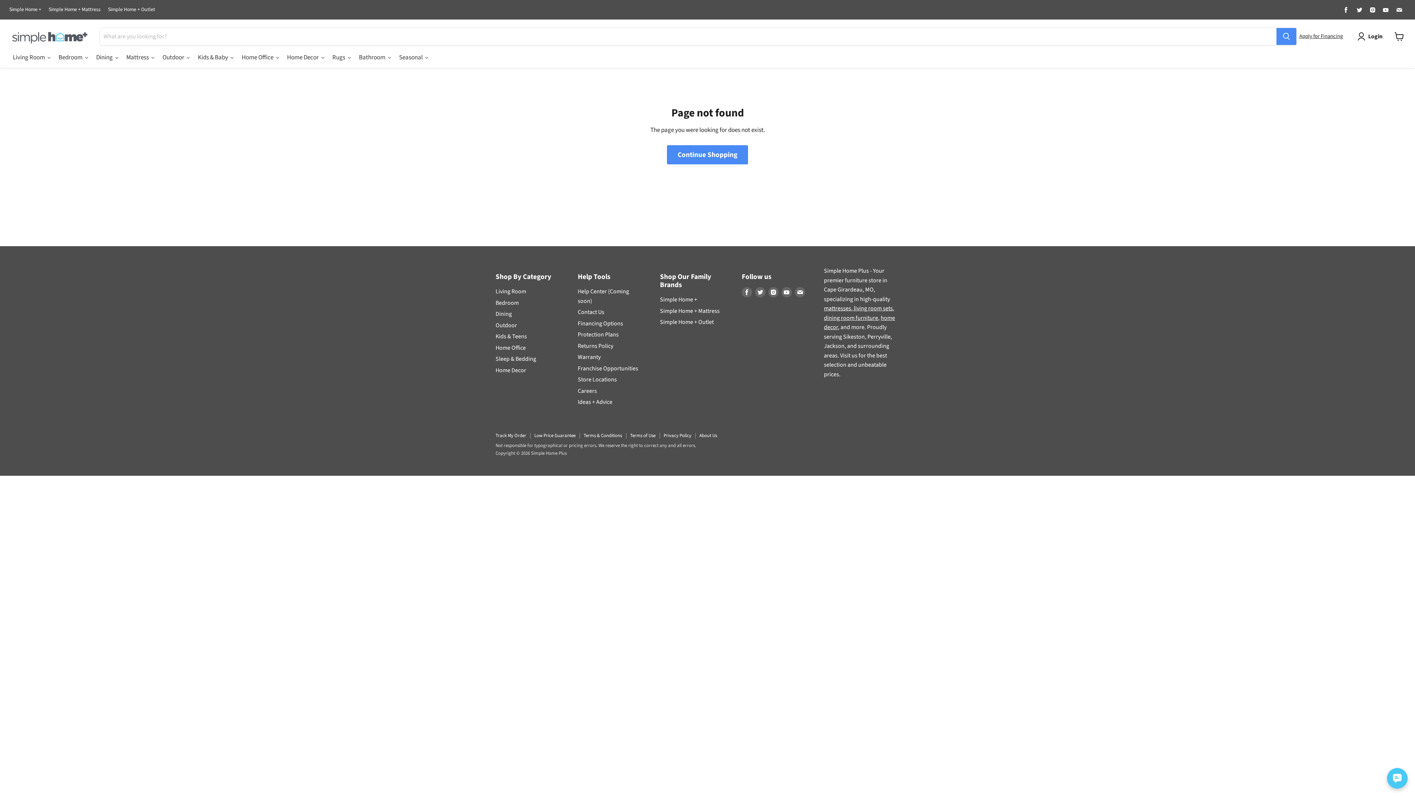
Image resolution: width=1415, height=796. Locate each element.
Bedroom (507, 303)
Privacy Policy (677, 435)
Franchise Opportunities (608, 368)
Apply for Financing (1321, 36)
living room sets (873, 308)
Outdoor (506, 325)
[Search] (1286, 36)
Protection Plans (598, 335)
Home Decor (511, 370)
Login (1375, 36)
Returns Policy (595, 346)
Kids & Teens (511, 336)
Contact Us (591, 312)
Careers (587, 391)
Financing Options (600, 324)
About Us (708, 435)
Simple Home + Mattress (75, 10)
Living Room (511, 291)
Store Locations (597, 380)
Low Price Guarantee (555, 435)
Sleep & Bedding (516, 359)
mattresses (837, 308)
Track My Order (511, 435)
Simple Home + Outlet (131, 10)
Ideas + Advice (595, 402)
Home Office (511, 348)
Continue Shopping (707, 155)
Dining (504, 314)
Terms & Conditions (603, 435)
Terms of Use (643, 435)
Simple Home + (25, 10)
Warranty (589, 357)
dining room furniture (851, 318)
